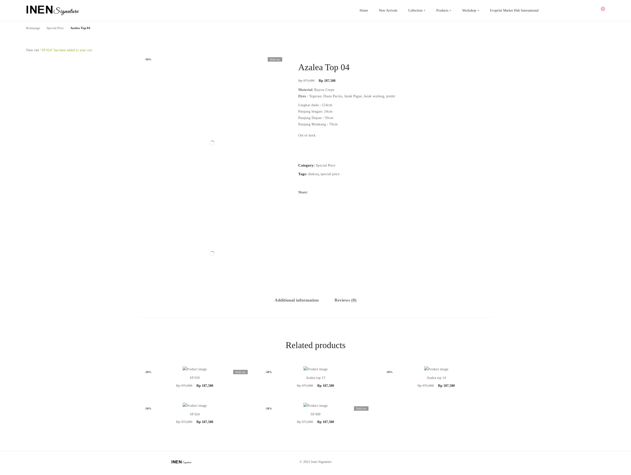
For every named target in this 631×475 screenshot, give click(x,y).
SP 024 (195, 414)
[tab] (296, 300)
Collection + (416, 10)
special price (330, 174)
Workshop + (470, 10)
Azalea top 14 (436, 378)
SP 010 (195, 378)
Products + (443, 10)
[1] (599, 10)
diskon (313, 174)
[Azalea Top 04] (300, 199)
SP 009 (315, 414)
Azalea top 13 (315, 378)
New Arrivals (388, 10)
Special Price (325, 165)
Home (364, 10)
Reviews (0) (345, 300)
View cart (32, 50)
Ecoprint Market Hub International (514, 10)
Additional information (297, 300)
